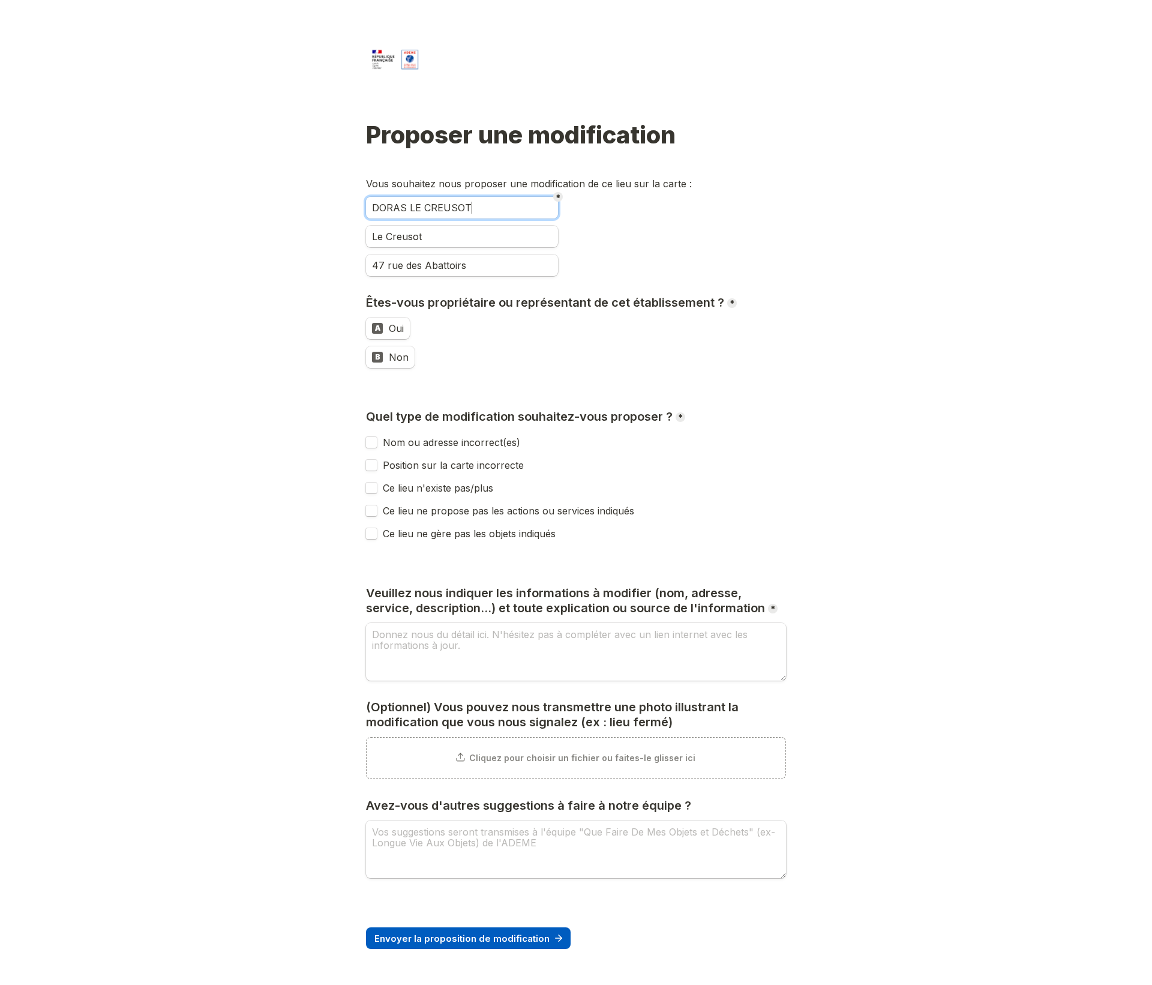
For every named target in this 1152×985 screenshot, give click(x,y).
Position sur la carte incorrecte (455, 465)
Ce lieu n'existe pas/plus (438, 488)
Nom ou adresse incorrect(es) (451, 442)
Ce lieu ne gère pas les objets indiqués (469, 533)
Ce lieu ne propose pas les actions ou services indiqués (510, 510)
